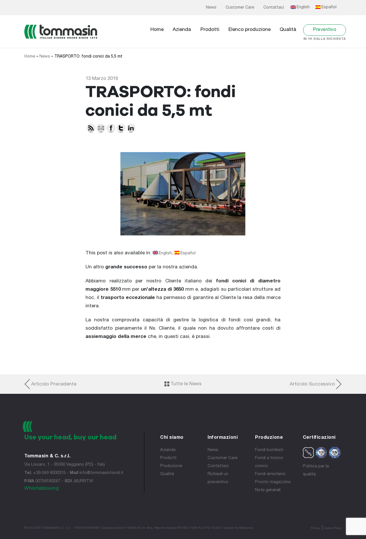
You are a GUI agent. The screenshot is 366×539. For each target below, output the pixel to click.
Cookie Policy (333, 528)
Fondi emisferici (270, 474)
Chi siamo (172, 438)
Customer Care (240, 8)
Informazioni (223, 438)
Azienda (182, 29)
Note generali (268, 490)
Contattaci (273, 8)
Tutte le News (186, 384)
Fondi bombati (269, 450)
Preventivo (324, 30)
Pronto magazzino (273, 482)
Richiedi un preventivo (218, 478)
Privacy (315, 528)
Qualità (288, 29)
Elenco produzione (249, 29)
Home (157, 29)
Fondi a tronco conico (269, 462)
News (211, 8)
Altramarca (246, 528)
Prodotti (209, 29)
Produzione (171, 466)
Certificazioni (319, 438)
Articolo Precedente (53, 384)
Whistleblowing (41, 488)
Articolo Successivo (312, 384)
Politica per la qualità (316, 470)
